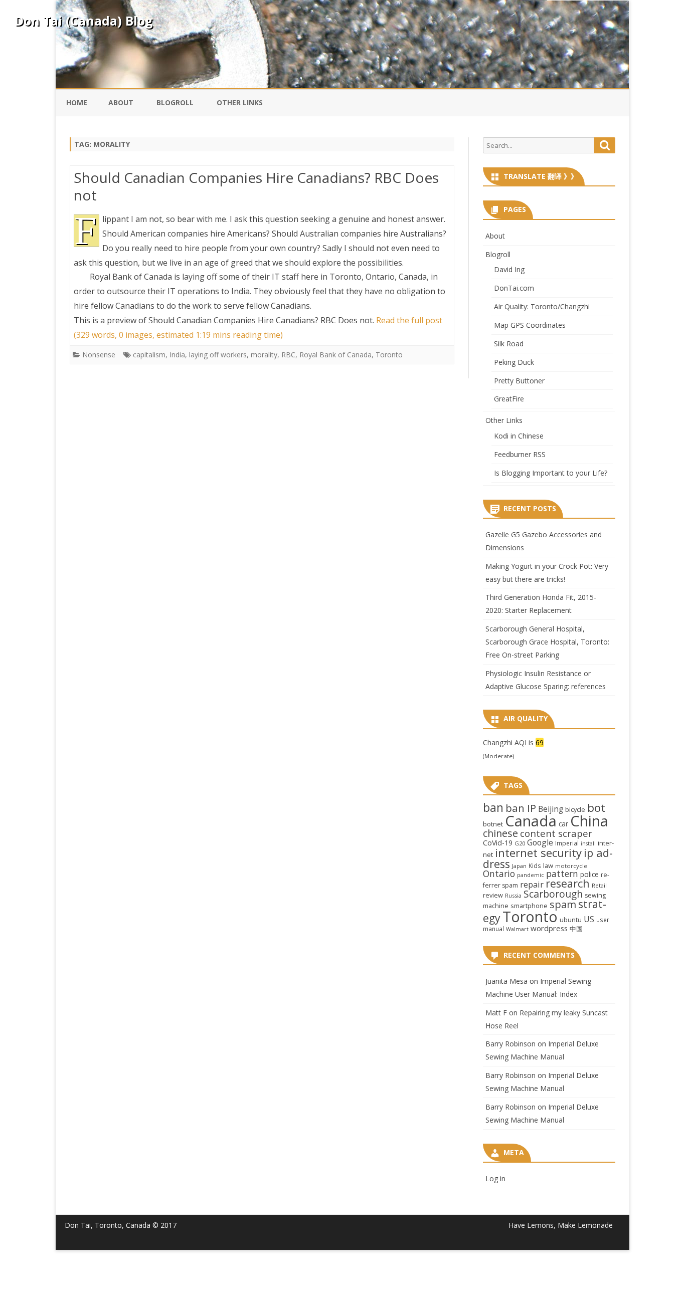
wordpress (549, 928)
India (177, 354)
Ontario (499, 874)
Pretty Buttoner (519, 380)
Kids (535, 865)
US (589, 919)
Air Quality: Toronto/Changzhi (542, 306)
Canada (531, 821)
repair (532, 884)
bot (596, 807)
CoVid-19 (497, 842)
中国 (576, 928)
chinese (500, 833)
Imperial (567, 843)
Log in (495, 1178)
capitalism (149, 354)
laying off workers (218, 354)
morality (264, 354)
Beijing (550, 809)
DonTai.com (514, 288)
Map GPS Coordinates (530, 325)
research (568, 883)
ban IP (520, 808)
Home (76, 102)
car (563, 823)
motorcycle (571, 866)
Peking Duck (514, 362)
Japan (519, 866)
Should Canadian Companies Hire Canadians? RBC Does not (256, 186)
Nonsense (98, 354)
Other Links (240, 102)
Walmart (517, 929)
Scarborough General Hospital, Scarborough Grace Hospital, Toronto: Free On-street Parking (547, 642)
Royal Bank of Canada (335, 354)
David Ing (509, 269)
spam (563, 904)
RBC (288, 354)
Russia (513, 895)
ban (493, 807)
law (548, 865)
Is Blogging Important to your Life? (550, 473)
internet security (538, 852)
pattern (562, 874)
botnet (493, 823)
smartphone (529, 905)
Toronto (389, 354)
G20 (520, 843)
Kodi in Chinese (519, 436)
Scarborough (553, 894)
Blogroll (175, 102)
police (589, 874)
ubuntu (571, 919)
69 (540, 742)
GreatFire (509, 398)
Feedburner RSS (520, 454)
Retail (599, 885)
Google (540, 842)
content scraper (556, 833)
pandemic (530, 875)
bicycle (575, 809)
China (589, 821)
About (120, 102)
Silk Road (509, 343)
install (588, 843)
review (493, 895)
